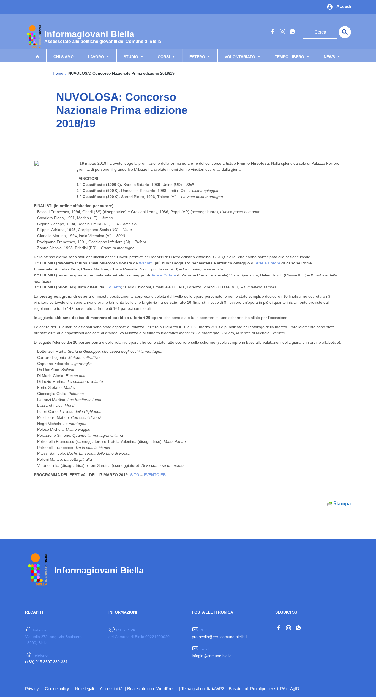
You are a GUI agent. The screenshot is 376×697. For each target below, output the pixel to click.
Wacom (145, 263)
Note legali (84, 688)
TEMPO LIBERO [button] (289, 57)
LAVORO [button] (96, 57)
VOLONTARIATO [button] (240, 57)
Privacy (32, 688)
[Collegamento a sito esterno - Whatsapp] (292, 31)
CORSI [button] (164, 57)
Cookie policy (57, 688)
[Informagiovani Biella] (33, 36)
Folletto (114, 287)
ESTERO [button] (197, 57)
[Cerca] (345, 32)
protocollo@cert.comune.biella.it (220, 636)
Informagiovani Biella (102, 36)
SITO (134, 475)
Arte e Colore (268, 263)
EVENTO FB (155, 475)
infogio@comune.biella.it (213, 655)
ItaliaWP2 (215, 688)
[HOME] (37, 55)
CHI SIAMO (63, 57)
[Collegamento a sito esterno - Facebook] (272, 31)
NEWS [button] (329, 57)
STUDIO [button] (131, 57)
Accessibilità (111, 688)
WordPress (166, 688)
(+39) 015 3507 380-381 (46, 662)
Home (58, 73)
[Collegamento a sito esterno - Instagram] (282, 31)
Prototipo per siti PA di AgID (274, 688)
